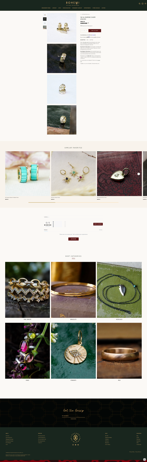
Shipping (91, 39)
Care (87, 39)
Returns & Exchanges (9, 441)
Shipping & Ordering (9, 439)
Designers (107, 439)
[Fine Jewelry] (27, 290)
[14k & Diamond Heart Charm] (119, 173)
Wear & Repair (8, 443)
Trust (7, 444)
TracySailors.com (20, 452)
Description (82, 39)
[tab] (83, 40)
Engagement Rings (108, 437)
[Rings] (27, 351)
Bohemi (9, 452)
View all (73, 258)
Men (119, 380)
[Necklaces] (119, 290)
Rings (27, 380)
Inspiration (139, 441)
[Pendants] (73, 351)
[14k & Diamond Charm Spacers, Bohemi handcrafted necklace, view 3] (45, 23)
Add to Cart (94, 30)
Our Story (7, 436)
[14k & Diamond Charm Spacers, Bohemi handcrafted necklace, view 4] (45, 27)
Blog (137, 436)
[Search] (140, 4)
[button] (8, 174)
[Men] (119, 351)
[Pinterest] (75, 445)
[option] (45, 15)
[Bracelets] (73, 290)
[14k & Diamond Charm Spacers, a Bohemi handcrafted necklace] (45, 15)
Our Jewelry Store (9, 437)
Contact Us (40, 443)
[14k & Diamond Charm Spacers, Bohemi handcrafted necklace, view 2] (45, 19)
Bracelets (73, 319)
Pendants (73, 380)
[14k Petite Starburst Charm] (73, 173)
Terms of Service (138, 452)
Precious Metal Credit (42, 439)
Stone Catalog (107, 444)
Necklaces (119, 319)
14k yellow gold (85, 42)
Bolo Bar (106, 436)
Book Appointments (41, 441)
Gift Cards (107, 441)
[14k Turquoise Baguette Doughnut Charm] (27, 173)
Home (81, 14)
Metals (138, 437)
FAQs (138, 443)
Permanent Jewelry (41, 436)
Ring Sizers (107, 443)
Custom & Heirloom (41, 437)
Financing (138, 439)
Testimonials (139, 444)
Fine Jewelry (27, 319)
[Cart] (145, 4)
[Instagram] (73, 445)
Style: (81, 25)
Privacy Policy (132, 452)
